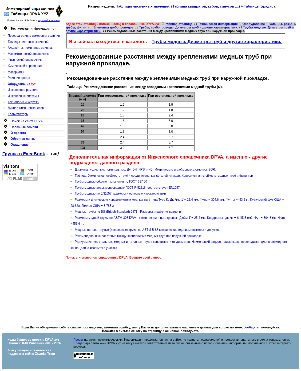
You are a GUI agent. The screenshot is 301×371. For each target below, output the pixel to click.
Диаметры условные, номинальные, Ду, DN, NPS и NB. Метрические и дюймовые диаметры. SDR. (145, 169)
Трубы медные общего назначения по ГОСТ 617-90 (111, 181)
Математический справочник (28, 54)
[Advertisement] (33, 251)
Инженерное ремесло (23, 90)
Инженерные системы (23, 96)
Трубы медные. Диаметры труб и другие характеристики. (217, 41)
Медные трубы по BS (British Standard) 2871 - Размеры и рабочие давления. (129, 211)
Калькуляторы (18, 114)
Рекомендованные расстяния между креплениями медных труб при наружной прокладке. (138, 236)
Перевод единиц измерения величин (34, 35)
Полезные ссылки (24, 127)
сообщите (251, 327)
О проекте (18, 133)
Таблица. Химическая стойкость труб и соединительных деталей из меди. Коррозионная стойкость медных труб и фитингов (164, 175)
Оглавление (19, 144)
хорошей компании (49, 20)
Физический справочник (25, 59)
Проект (78, 339)
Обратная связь (23, 138)
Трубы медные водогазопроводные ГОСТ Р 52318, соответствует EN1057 (127, 187)
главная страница (179, 24)
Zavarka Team (45, 353)
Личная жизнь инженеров (26, 108)
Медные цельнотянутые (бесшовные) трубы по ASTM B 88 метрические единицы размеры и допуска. (147, 229)
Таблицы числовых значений (28, 42)
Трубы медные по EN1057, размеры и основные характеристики (120, 193)
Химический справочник (25, 66)
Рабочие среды (19, 78)
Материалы (16, 72)
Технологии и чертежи (23, 102)
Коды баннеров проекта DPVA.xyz (33, 339)
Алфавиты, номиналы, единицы (30, 47)
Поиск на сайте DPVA (27, 121)
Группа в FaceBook (23, 153)
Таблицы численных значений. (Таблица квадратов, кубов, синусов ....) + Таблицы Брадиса (195, 6)
